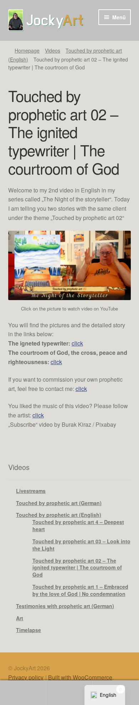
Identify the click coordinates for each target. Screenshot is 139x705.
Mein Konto (23, 693)
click (77, 343)
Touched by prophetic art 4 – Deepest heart (78, 525)
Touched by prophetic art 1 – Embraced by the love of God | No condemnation (80, 590)
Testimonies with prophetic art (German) (65, 605)
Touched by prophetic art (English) (58, 514)
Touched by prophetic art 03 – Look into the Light (81, 545)
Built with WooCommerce (80, 677)
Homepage (27, 50)
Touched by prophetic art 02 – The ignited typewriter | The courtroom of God (77, 567)
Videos (52, 50)
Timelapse (28, 629)
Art (19, 618)
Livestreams (31, 490)
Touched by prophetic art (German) (59, 502)
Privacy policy (25, 677)
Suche (69, 693)
